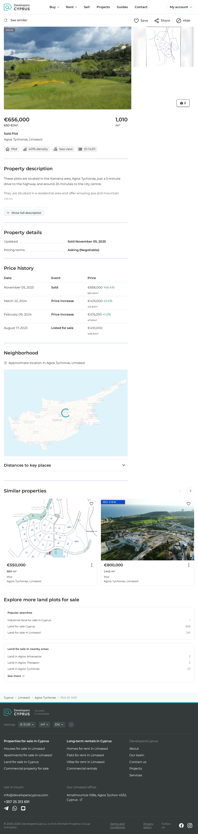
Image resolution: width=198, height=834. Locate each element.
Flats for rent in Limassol (85, 755)
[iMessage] (23, 808)
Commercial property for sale (26, 768)
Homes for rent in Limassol (87, 748)
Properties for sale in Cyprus (26, 741)
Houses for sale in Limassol (24, 748)
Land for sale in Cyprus (21, 762)
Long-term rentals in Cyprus (89, 741)
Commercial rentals (82, 768)
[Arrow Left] (180, 491)
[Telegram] (6, 808)
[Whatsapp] (14, 808)
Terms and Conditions (117, 825)
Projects (135, 768)
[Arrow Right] (190, 491)
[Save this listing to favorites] (91, 503)
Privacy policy (148, 825)
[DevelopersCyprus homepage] (17, 7)
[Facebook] (181, 825)
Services (135, 775)
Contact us (137, 762)
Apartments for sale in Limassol (28, 755)
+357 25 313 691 (17, 802)
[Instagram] (190, 825)
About (134, 748)
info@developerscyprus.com (26, 795)
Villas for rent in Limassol (85, 762)
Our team (136, 755)
